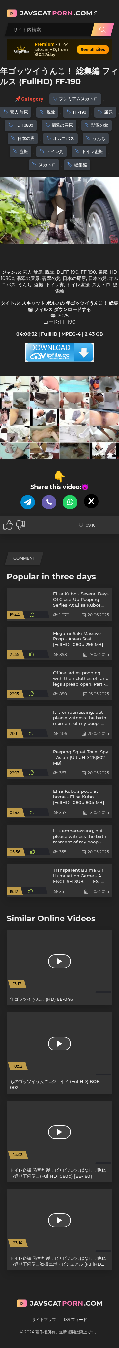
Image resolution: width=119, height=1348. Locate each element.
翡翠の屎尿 (62, 125)
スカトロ (47, 164)
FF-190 (79, 112)
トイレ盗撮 (92, 151)
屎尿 (108, 112)
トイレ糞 (54, 151)
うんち (99, 138)
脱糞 (50, 112)
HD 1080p (24, 125)
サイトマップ (44, 1319)
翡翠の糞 (99, 125)
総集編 (80, 164)
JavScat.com (52, 13)
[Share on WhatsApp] (70, 502)
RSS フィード (74, 1319)
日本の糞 (26, 138)
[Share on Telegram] (27, 502)
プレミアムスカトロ (78, 98)
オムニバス (63, 138)
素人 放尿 (19, 112)
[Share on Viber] (49, 502)
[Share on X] (91, 501)
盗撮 (24, 151)
